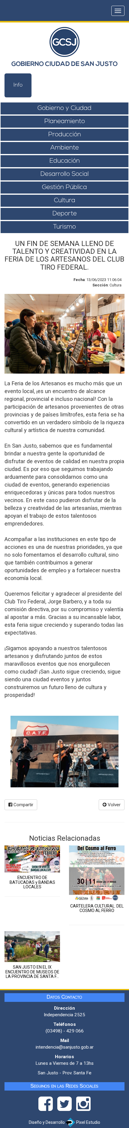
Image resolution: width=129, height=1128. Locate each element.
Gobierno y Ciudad (65, 108)
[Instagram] (83, 1105)
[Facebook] (47, 1105)
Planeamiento (64, 121)
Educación (65, 161)
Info (18, 85)
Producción (64, 135)
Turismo (64, 227)
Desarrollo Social (64, 174)
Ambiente (64, 148)
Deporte (64, 214)
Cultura (64, 200)
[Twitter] (66, 1105)
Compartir (22, 804)
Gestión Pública (64, 187)
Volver (113, 804)
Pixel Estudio (87, 1122)
